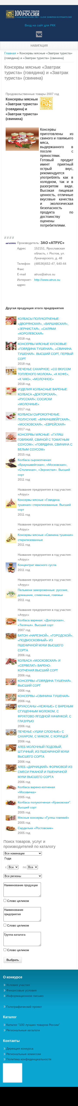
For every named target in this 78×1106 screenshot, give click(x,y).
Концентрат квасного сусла (37, 565)
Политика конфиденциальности (28, 1059)
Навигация (39, 45)
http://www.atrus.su (47, 279)
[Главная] (39, 17)
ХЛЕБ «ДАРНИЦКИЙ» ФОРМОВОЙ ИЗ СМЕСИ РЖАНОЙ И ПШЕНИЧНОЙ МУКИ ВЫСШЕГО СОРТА (45, 771)
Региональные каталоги (23, 1030)
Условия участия (18, 985)
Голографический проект (24, 1006)
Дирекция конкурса (19, 1048)
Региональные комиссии (23, 1054)
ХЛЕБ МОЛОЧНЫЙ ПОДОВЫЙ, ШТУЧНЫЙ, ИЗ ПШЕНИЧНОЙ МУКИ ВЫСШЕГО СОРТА (43, 751)
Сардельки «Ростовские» (35, 828)
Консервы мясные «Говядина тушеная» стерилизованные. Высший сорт (44, 504)
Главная (10, 53)
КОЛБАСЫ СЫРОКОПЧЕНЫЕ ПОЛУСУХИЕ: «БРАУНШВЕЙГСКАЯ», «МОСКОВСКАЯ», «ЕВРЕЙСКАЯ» (44, 419)
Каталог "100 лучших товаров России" (33, 1024)
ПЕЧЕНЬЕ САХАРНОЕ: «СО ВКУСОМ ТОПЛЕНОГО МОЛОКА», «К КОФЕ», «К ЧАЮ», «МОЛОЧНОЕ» (44, 374)
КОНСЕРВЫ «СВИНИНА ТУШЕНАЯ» (44, 696)
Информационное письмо (25, 996)
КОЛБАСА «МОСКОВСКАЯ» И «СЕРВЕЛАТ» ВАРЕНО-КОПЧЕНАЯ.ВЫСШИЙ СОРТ (39, 665)
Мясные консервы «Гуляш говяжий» (43, 817)
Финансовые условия (21, 990)
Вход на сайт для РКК (40, 25)
